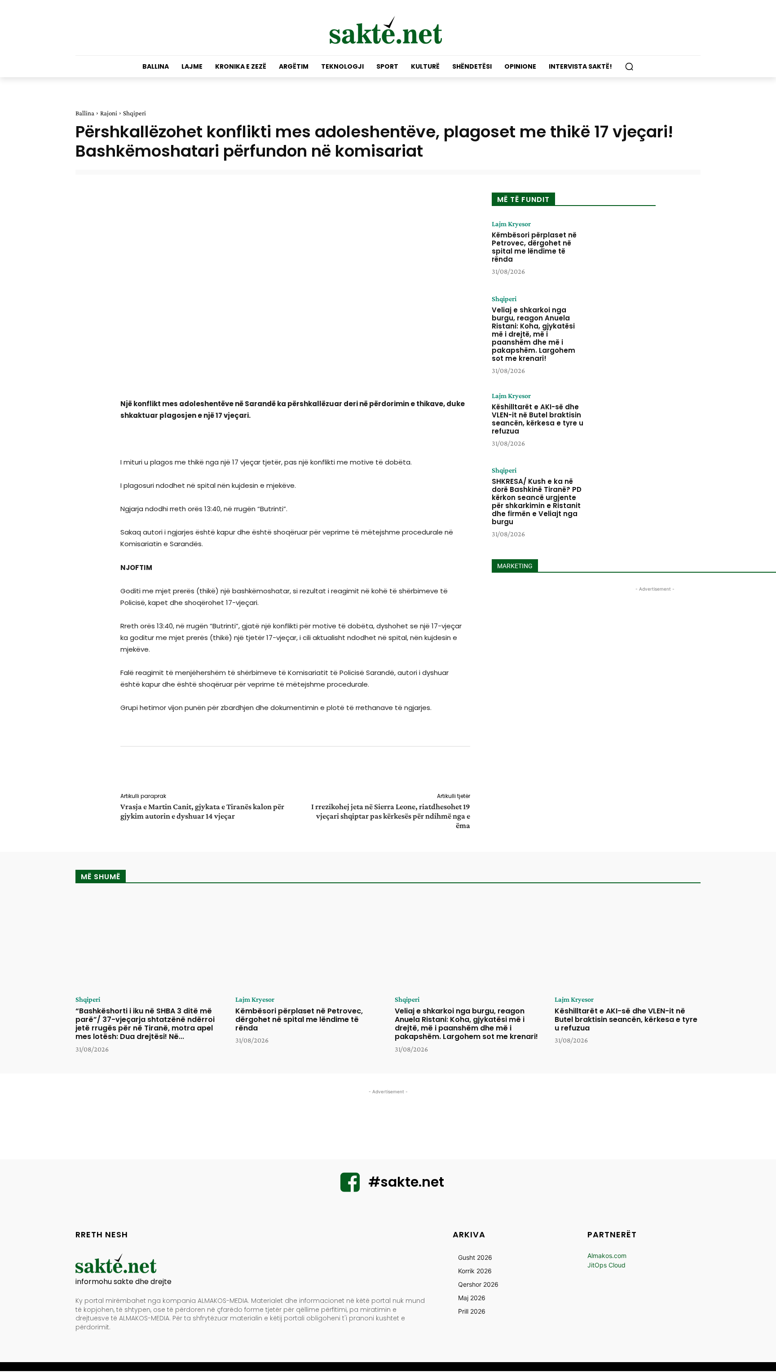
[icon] (350, 1188)
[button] (629, 66)
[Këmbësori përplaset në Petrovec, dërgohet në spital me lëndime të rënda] (623, 248)
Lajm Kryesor (511, 224)
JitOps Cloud (606, 1265)
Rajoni (108, 113)
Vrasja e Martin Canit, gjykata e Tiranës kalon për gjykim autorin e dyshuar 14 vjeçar (202, 811)
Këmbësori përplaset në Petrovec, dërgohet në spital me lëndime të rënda (534, 247)
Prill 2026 (471, 1311)
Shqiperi (134, 113)
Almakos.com (606, 1255)
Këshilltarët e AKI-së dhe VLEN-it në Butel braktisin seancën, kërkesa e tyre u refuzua (537, 419)
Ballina (84, 113)
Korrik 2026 (475, 1271)
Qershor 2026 (478, 1284)
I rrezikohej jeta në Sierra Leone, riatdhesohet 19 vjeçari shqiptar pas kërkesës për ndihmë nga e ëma (390, 816)
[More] (476, 771)
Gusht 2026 (475, 1257)
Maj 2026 (471, 1298)
